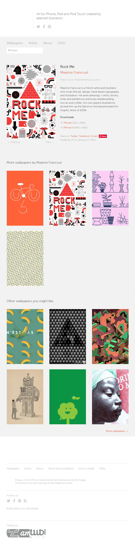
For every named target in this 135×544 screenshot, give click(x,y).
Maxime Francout (74, 72)
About (47, 43)
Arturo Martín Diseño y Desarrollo (23, 533)
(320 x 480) (74, 123)
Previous (15, 142)
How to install (86, 468)
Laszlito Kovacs (12, 533)
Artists (33, 43)
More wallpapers (115, 431)
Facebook (84, 136)
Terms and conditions (60, 468)
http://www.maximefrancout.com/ (80, 80)
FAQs (61, 43)
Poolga (20, 18)
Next (48, 142)
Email (94, 136)
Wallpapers (15, 43)
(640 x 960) (75, 127)
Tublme (37, 533)
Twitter (74, 136)
